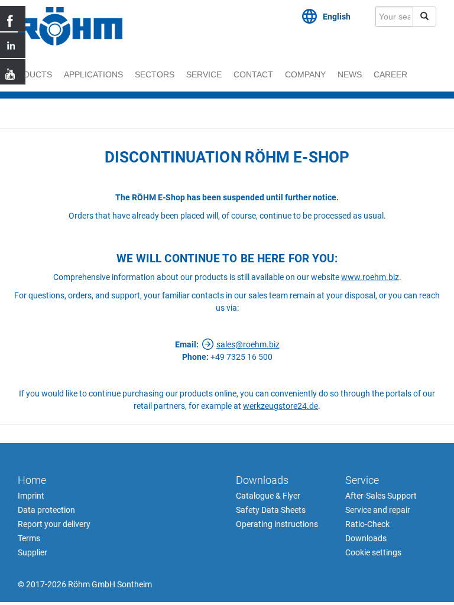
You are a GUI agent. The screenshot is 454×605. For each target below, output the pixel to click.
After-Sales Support (381, 495)
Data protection (46, 510)
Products (29, 74)
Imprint (31, 495)
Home (32, 480)
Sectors (154, 74)
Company (305, 74)
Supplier (32, 552)
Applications (93, 74)
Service (204, 74)
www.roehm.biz (370, 277)
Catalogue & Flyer (268, 495)
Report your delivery (54, 524)
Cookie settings (373, 552)
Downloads (262, 480)
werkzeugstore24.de (280, 406)
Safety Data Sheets (271, 510)
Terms (29, 538)
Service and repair (377, 510)
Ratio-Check (367, 524)
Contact (253, 74)
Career (390, 74)
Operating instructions (277, 524)
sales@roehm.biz (248, 344)
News (350, 74)
